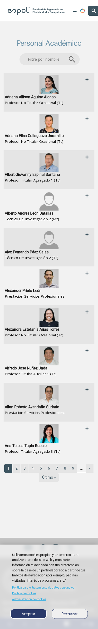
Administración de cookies (29, 599)
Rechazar (69, 613)
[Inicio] (36, 11)
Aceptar (28, 613)
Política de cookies (24, 593)
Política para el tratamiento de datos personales (43, 587)
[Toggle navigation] (75, 10)
